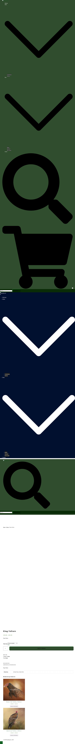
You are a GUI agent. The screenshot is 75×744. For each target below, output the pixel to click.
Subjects (6, 375)
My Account (9, 150)
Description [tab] (6, 663)
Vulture (7, 527)
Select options (14, 706)
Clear (9, 644)
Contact (6, 151)
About (6, 4)
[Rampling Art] (5, 0)
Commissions (9, 74)
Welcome (6, 3)
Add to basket (41, 648)
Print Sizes (5, 643)
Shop (5, 77)
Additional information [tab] (9, 664)
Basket (8, 147)
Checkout (8, 148)
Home (4, 527)
